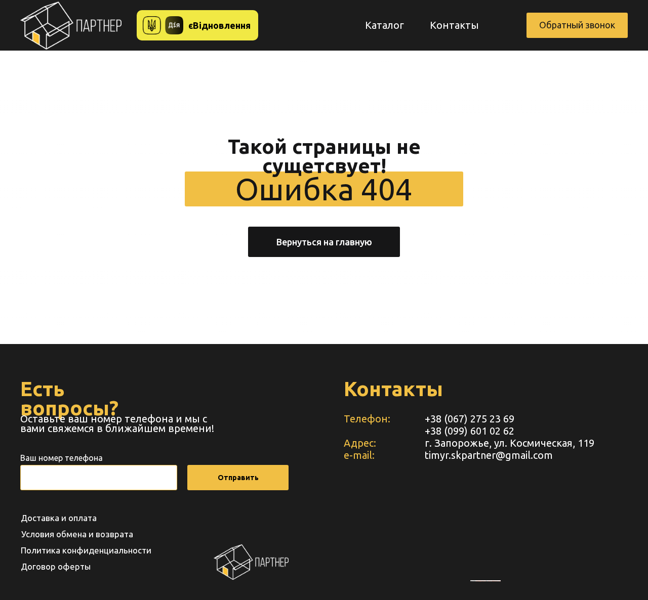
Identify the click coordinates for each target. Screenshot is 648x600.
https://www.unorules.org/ (494, 580)
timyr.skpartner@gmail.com (489, 455)
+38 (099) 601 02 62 (469, 431)
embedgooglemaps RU (481, 580)
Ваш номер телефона (61, 457)
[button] (577, 25)
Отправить (238, 478)
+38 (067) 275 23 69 (469, 418)
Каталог (384, 25)
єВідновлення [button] (219, 25)
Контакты (454, 25)
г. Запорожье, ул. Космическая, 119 (509, 443)
